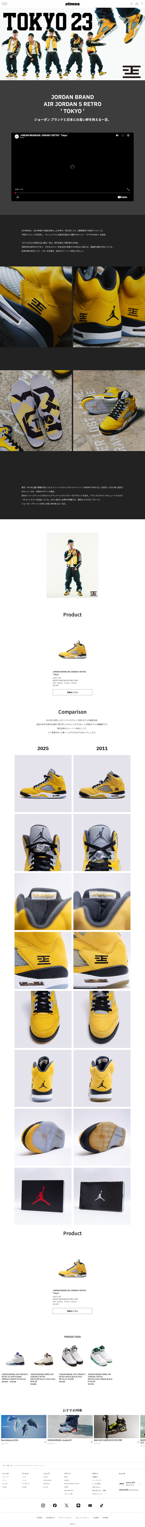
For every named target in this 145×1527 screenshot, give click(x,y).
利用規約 (39, 1517)
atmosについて (97, 1494)
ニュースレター (97, 1480)
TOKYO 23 (46, 1483)
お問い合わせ (96, 1487)
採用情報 (105, 1517)
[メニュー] (4, 4)
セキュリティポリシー (82, 1517)
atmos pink (47, 1480)
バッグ (24, 1480)
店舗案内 (95, 1477)
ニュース (122, 1473)
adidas (66, 1480)
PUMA (66, 1487)
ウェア (24, 1477)
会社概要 (96, 1517)
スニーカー (5, 1477)
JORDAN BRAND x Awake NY (60, 1440)
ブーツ (4, 1480)
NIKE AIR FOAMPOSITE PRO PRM (108, 1440)
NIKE (66, 1477)
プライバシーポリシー (65, 1517)
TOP (3, 1465)
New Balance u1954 (9, 1440)
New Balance (68, 1490)
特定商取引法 (50, 1517)
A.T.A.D (45, 1487)
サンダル (5, 1483)
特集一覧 (9, 1465)
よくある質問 (96, 1483)
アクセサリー (26, 1483)
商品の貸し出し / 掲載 (99, 1490)
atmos (45, 1477)
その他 (4, 1487)
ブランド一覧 (68, 1494)
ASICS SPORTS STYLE (71, 1483)
